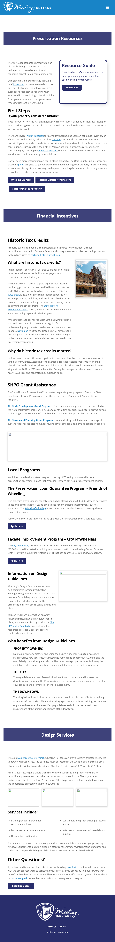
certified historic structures (45, 255)
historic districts (35, 135)
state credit (14, 294)
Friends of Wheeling (35, 508)
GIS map (56, 139)
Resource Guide (20, 885)
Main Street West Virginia (30, 757)
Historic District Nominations (54, 179)
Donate (62, 926)
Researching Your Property (27, 188)
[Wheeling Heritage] (27, 11)
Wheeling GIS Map (21, 179)
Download (18, 84)
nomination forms (48, 150)
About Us (51, 926)
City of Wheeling (20, 545)
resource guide (20, 878)
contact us (73, 867)
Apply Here (17, 526)
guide (21, 164)
